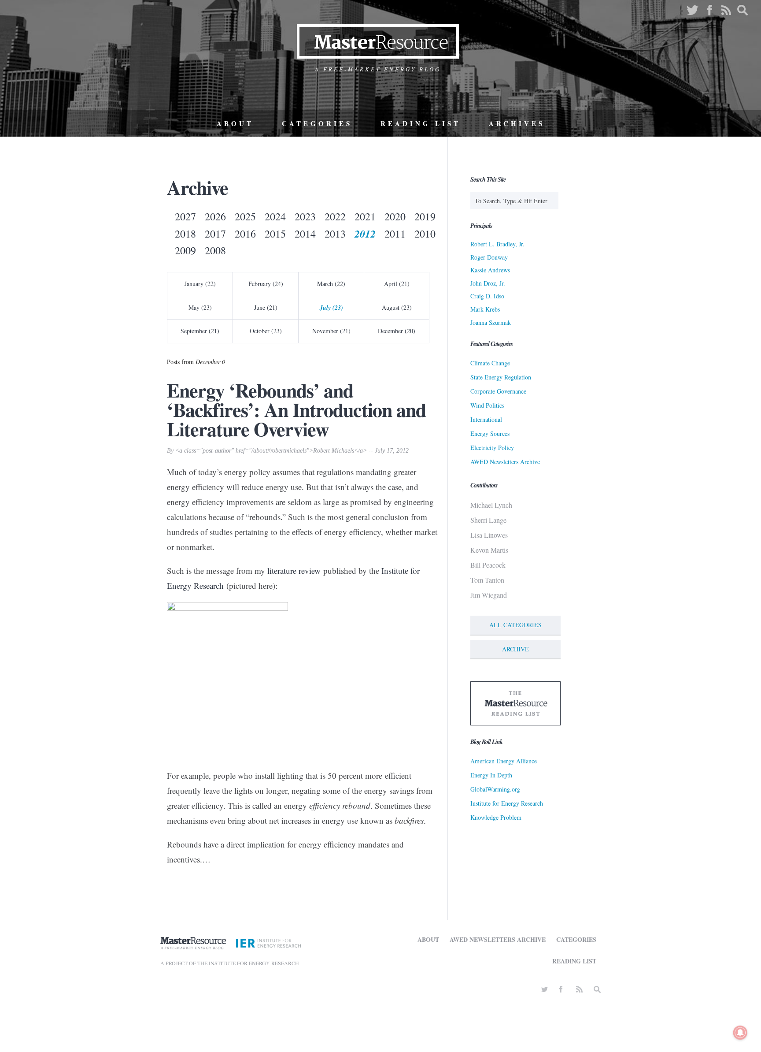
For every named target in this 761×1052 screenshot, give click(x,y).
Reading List (420, 123)
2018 (185, 234)
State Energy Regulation (500, 377)
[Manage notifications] (740, 1033)
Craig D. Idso (487, 296)
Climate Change (490, 363)
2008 (215, 250)
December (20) (396, 331)
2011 (395, 234)
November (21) (331, 331)
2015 (275, 234)
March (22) (331, 283)
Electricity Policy (492, 447)
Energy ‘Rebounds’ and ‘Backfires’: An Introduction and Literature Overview (296, 409)
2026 (215, 216)
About (235, 123)
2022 (335, 216)
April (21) (397, 283)
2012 (365, 233)
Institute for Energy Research (506, 803)
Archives (517, 123)
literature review (294, 570)
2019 (425, 216)
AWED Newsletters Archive (505, 461)
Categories (317, 123)
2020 (395, 216)
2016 (245, 234)
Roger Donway (489, 257)
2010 (425, 234)
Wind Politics (487, 405)
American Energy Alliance (503, 761)
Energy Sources (490, 433)
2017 (215, 234)
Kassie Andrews (490, 270)
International (486, 419)
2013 (335, 234)
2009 (185, 250)
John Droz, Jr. (487, 283)
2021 (365, 216)
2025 (245, 216)
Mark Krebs (485, 309)
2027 (185, 216)
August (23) (397, 307)
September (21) (200, 331)
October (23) (266, 331)
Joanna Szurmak (490, 322)
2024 (275, 216)
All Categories (515, 625)
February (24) (265, 283)
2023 (305, 216)
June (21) (265, 307)
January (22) (200, 283)
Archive (515, 649)
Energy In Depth (491, 775)
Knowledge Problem (495, 817)
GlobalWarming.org (495, 789)
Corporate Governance (498, 391)
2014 (305, 234)
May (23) (200, 307)
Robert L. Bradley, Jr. (497, 244)
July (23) (331, 307)
